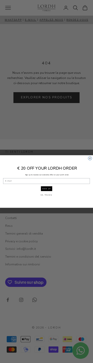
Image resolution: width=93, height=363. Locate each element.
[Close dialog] (90, 158)
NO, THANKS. (46, 195)
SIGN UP (46, 189)
